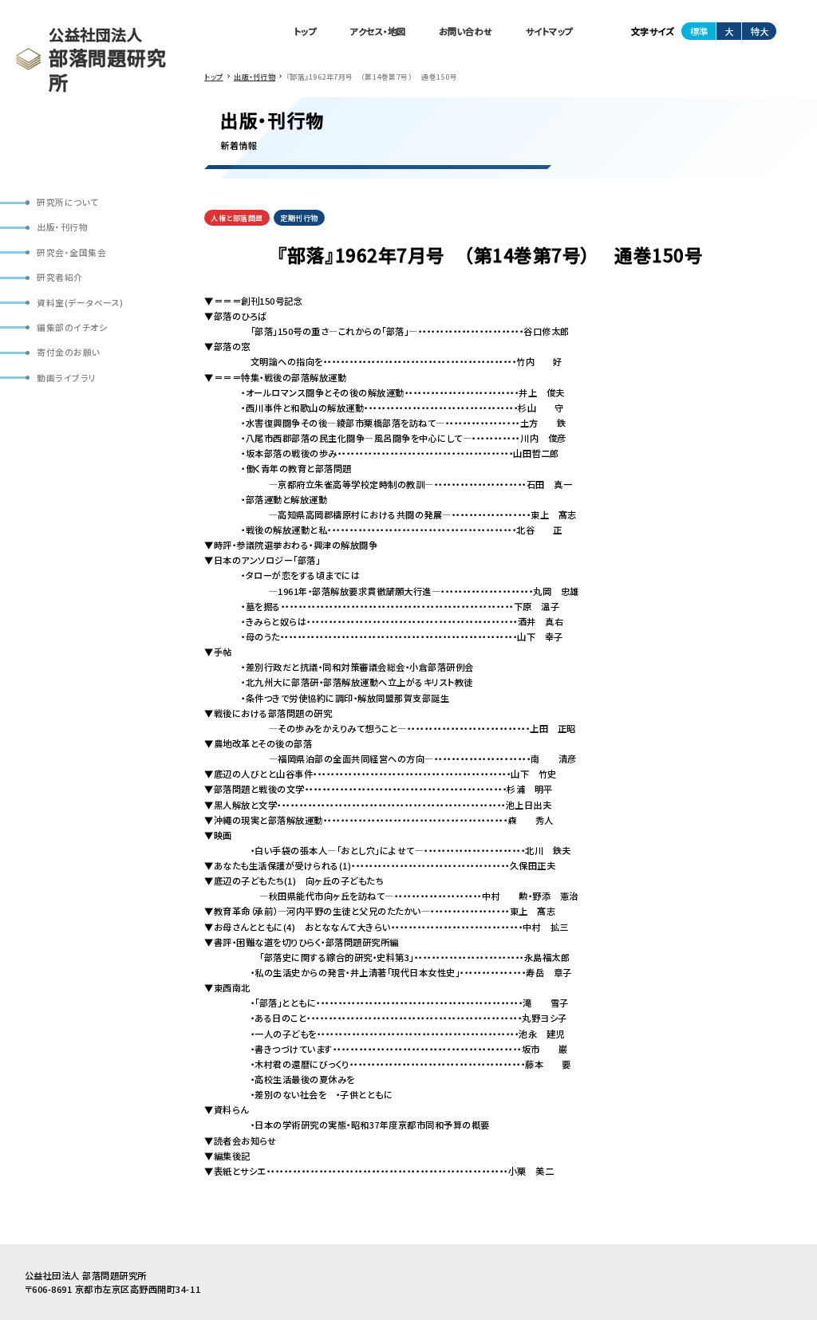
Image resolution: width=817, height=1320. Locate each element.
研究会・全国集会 (71, 252)
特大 (759, 31)
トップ (306, 31)
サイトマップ (550, 31)
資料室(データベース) (80, 303)
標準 (699, 31)
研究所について (68, 202)
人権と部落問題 (237, 218)
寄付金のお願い (69, 352)
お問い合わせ (466, 31)
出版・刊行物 (62, 227)
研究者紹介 (60, 277)
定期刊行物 (299, 218)
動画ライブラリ (67, 378)
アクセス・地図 (377, 31)
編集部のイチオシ (72, 327)
